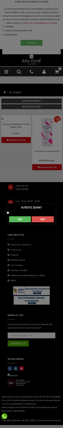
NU (43, 219)
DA (20, 219)
